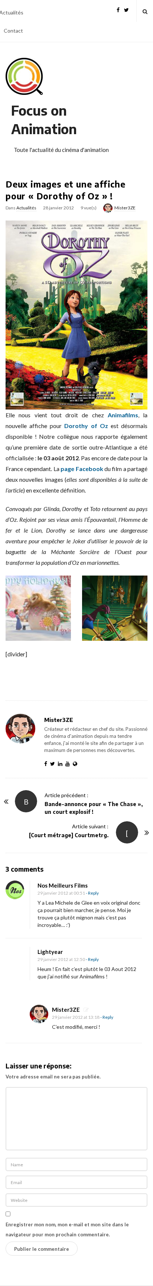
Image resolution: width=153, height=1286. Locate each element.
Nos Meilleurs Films (63, 885)
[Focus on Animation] (24, 76)
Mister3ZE (125, 208)
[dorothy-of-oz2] (114, 607)
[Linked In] (61, 763)
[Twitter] (126, 9)
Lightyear (50, 951)
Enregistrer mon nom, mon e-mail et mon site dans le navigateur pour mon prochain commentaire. (67, 1229)
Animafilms (123, 414)
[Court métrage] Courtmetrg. (68, 835)
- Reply (92, 893)
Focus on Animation (44, 119)
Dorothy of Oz (86, 425)
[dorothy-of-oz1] (38, 607)
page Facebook (82, 468)
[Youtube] (69, 763)
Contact (13, 30)
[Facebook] (118, 9)
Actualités (26, 208)
